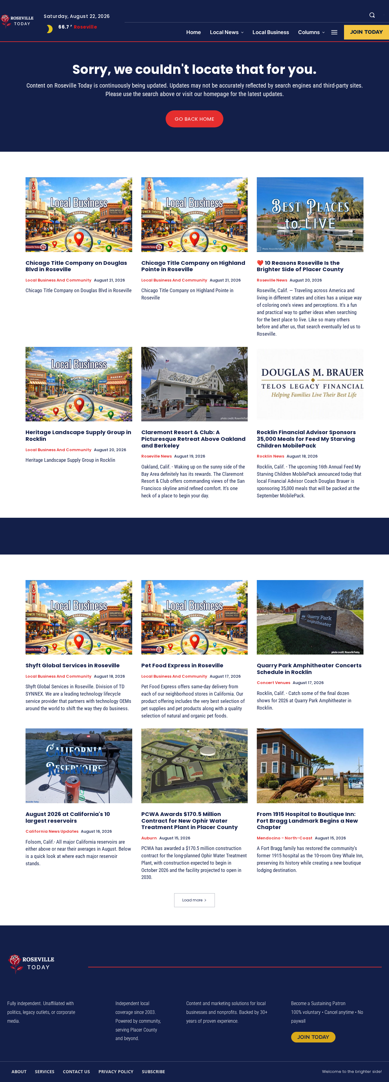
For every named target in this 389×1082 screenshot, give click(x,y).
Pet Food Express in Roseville (182, 665)
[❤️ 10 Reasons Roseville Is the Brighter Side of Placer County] (310, 214)
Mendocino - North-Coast (284, 838)
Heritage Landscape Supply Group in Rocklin (78, 435)
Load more (192, 900)
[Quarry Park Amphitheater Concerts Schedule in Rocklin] (310, 617)
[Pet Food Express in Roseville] (194, 617)
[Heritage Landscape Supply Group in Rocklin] (79, 384)
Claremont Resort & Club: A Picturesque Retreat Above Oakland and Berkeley (193, 438)
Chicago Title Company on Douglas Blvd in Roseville (76, 266)
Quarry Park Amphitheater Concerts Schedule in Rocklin (309, 669)
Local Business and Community (58, 280)
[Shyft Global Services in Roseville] (79, 617)
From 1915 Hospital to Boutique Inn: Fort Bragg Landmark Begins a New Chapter (307, 820)
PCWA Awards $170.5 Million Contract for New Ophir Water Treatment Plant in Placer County (189, 820)
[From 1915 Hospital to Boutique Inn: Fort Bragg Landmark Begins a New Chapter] (310, 765)
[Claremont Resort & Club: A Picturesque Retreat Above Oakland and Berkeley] (194, 384)
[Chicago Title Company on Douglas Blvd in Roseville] (79, 214)
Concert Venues (273, 682)
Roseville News (272, 280)
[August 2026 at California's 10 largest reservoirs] (79, 765)
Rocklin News (270, 456)
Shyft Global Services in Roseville (73, 665)
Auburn (149, 838)
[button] (372, 15)
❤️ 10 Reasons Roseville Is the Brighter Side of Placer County (300, 266)
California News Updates (52, 831)
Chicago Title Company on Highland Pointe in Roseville (193, 266)
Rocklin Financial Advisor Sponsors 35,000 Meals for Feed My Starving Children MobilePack (306, 438)
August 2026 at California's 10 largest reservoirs (68, 817)
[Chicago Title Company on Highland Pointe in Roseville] (194, 214)
